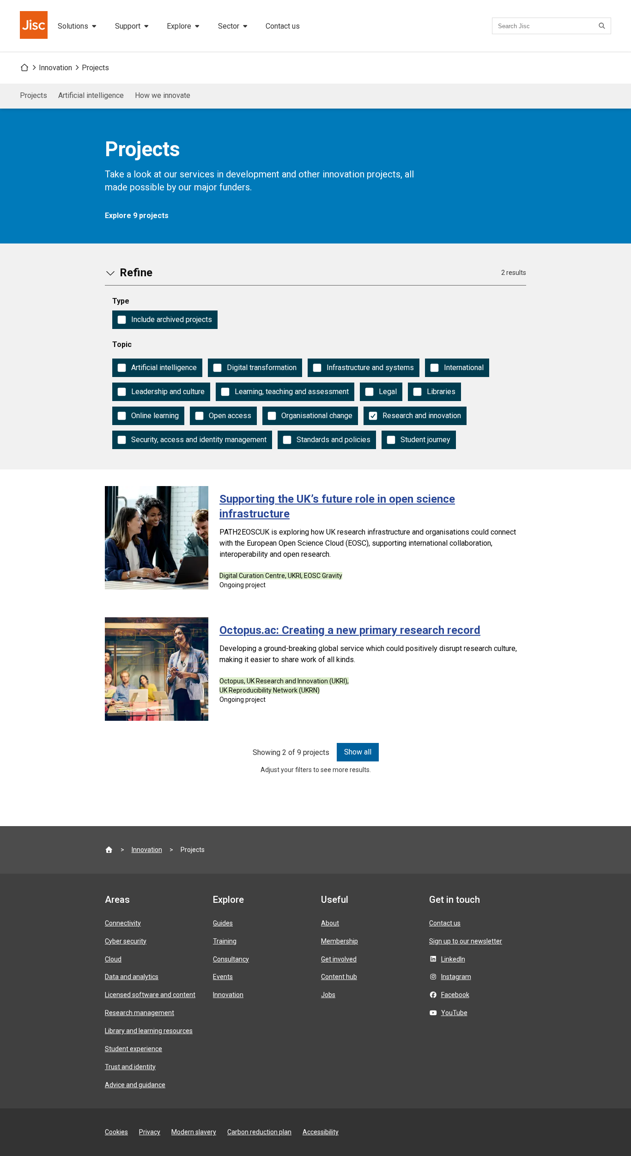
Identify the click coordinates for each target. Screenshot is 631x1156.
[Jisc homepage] (34, 26)
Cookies (116, 1132)
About (330, 923)
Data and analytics (131, 976)
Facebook (455, 994)
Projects (95, 67)
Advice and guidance (135, 1085)
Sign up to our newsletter (465, 941)
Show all (357, 752)
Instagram (456, 976)
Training (225, 941)
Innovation (55, 67)
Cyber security (125, 941)
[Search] (603, 26)
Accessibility (321, 1132)
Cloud (113, 959)
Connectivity (123, 923)
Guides (223, 923)
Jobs (328, 994)
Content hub (339, 976)
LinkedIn (453, 959)
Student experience (133, 1049)
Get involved (339, 959)
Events (223, 976)
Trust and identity (130, 1067)
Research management (139, 1012)
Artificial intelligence (91, 95)
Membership (339, 941)
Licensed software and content (150, 994)
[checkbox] (165, 319)
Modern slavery (193, 1132)
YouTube (454, 1012)
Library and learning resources (149, 1030)
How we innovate (162, 95)
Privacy (149, 1132)
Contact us (283, 26)
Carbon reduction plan (259, 1132)
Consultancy (231, 959)
